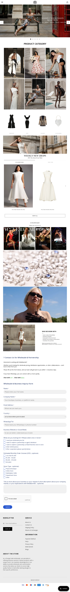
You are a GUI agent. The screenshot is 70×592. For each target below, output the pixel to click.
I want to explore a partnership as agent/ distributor (21, 442)
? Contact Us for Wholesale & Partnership (21, 357)
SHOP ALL (35, 215)
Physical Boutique (11, 469)
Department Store (11, 475)
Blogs (27, 549)
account (67, 2)
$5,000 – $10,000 (11, 460)
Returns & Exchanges (31, 530)
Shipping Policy (29, 527)
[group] (18, 187)
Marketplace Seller (11, 473)
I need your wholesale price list (15, 440)
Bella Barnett (29, 547)
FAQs (26, 541)
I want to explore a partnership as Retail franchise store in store (25, 445)
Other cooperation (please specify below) (18, 449)
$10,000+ (9, 462)
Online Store (9, 471)
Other (7, 477)
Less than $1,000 (11, 455)
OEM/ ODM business (12, 447)
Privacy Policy (29, 544)
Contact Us (28, 525)
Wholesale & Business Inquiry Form (18, 383)
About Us (28, 522)
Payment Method (30, 539)
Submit (8, 507)
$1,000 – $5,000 (10, 458)
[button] (65, 186)
